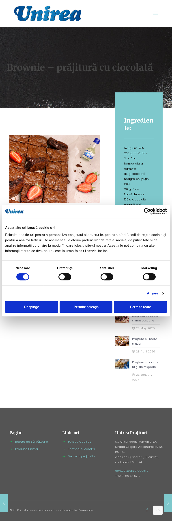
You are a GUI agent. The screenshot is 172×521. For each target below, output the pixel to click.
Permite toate (140, 307)
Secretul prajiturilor (82, 456)
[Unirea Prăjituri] (47, 13)
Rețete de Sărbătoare (31, 442)
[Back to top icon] (158, 510)
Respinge (31, 307)
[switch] (64, 276)
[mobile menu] (155, 13)
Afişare (152, 293)
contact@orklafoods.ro (131, 471)
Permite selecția (86, 307)
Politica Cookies (79, 442)
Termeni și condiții (81, 449)
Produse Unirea (26, 449)
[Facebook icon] (147, 510)
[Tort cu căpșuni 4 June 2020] (4, 503)
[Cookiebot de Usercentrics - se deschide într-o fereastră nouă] (147, 211)
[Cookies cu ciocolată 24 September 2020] (168, 503)
